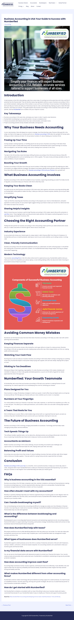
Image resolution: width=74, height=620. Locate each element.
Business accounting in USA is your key (14, 466)
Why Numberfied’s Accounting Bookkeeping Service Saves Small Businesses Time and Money (35, 596)
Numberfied (17, 109)
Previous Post (6, 605)
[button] (55, 3)
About (32, 6)
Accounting (8, 24)
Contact (38, 6)
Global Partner (63, 3)
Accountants (33, 3)
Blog (27, 6)
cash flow (6, 214)
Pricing (20, 6)
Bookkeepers (43, 3)
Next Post (69, 605)
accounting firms (16, 258)
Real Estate (52, 3)
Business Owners (23, 3)
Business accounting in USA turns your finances (42, 170)
